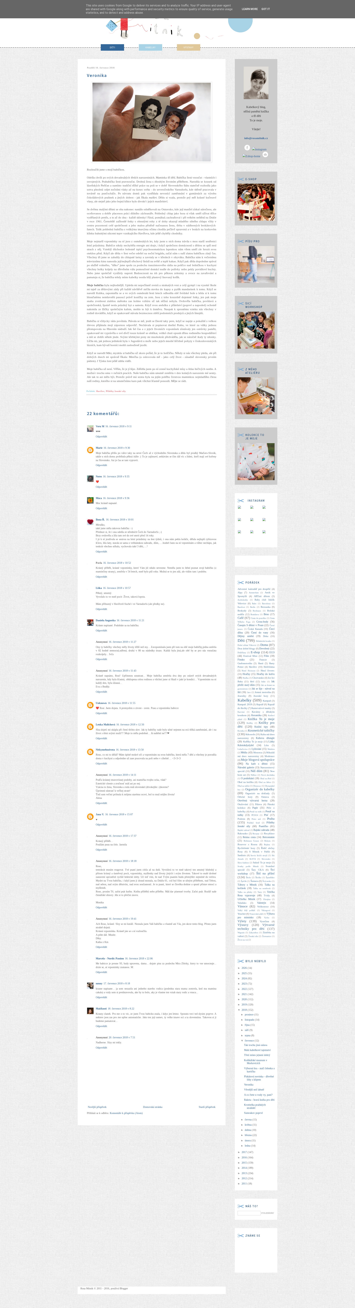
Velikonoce (263, 906)
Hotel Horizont (248, 671)
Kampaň (267, 700)
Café (241, 618)
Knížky (250, 723)
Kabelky (244, 700)
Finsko (241, 659)
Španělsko (270, 877)
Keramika (256, 715)
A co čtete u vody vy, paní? (258, 1094)
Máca (99, 498)
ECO (272, 652)
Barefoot (241, 607)
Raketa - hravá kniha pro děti (259, 1099)
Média (244, 752)
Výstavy (243, 925)
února (248, 1140)
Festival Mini (250, 656)
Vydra (266, 917)
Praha (271, 818)
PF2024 (254, 815)
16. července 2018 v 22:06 (139, 958)
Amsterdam (254, 592)
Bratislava (255, 614)
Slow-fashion (243, 863)
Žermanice (266, 936)
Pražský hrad (253, 823)
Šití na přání (265, 873)
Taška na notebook (262, 888)
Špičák (244, 881)
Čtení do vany (259, 632)
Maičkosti (101, 1008)
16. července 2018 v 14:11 (122, 774)
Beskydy (242, 610)
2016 (245, 1157)
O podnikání (247, 778)
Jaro (249, 692)
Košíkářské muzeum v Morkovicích (255, 1062)
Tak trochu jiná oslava (255, 1045)
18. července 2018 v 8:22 (121, 1008)
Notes (99, 476)
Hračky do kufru (266, 674)
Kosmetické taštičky (261, 730)
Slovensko (266, 859)
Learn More (250, 9)
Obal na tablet (243, 786)
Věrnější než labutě (254, 1089)
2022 (245, 989)
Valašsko (242, 903)
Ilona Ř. (100, 519)
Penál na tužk (255, 811)
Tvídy (267, 895)
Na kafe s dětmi (257, 763)
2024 (245, 978)
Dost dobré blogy (246, 648)
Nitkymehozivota (105, 749)
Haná (260, 663)
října (247, 1025)
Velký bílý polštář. (247, 910)
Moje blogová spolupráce (258, 759)
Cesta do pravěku (258, 618)
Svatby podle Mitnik (248, 866)
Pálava (258, 804)
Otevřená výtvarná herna (252, 800)
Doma (264, 645)
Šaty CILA (257, 870)
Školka (258, 877)
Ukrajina (267, 899)
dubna (248, 1130)
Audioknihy (243, 600)
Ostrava (265, 797)
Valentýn (261, 902)
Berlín (252, 607)
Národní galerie (246, 767)
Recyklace (269, 833)
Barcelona (266, 603)
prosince (249, 1014)
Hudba (245, 678)
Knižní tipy (261, 726)
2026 (245, 968)
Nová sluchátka (268, 775)
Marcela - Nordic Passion (110, 958)
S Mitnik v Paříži (259, 851)
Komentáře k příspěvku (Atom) (126, 1113)
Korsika (241, 731)
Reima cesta (249, 837)
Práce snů (256, 819)
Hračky (246, 674)
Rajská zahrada (261, 830)
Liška (99, 588)
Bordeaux (257, 611)
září (247, 1030)
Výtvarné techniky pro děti (256, 927)
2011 (245, 1183)
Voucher (242, 914)
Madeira (271, 749)
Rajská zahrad (244, 830)
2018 (245, 1010)
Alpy (240, 592)
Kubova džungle (265, 738)
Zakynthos (253, 932)
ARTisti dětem (262, 596)
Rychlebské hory (246, 848)
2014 (245, 1168)
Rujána (267, 844)
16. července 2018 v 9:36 (116, 498)
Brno (266, 614)
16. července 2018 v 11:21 (130, 620)
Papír (255, 807)
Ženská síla (253, 936)
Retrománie (269, 837)
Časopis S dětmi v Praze (250, 625)
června (248, 1119)
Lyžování (256, 749)
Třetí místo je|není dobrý (257, 1055)
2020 (245, 999)
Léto (266, 745)
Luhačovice (243, 749)
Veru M (100, 426)
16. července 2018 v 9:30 (117, 447)
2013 (245, 1173)
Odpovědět (101, 436)
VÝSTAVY (189, 47)
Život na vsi (243, 940)
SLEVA (252, 859)
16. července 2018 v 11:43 (122, 670)
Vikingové (265, 910)
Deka (265, 636)
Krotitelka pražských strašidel (255, 1106)
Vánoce (243, 906)
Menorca (257, 752)
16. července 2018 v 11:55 (121, 703)
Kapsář (259, 704)
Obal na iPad (265, 778)
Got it (265, 9)
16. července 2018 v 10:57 (117, 588)
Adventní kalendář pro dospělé (254, 589)
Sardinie (242, 855)
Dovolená (264, 648)
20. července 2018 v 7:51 (122, 1037)
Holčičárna (269, 667)
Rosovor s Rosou (247, 844)
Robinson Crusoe (251, 841)
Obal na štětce (264, 782)
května (248, 1124)
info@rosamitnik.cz (256, 138)
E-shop (255, 652)
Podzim (241, 819)
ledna (248, 1145)
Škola (248, 877)
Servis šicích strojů (259, 855)
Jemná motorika (263, 692)
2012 (245, 1178)
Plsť (266, 815)
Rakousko (243, 833)
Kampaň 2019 (245, 704)
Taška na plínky (245, 892)
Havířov (100, 391)
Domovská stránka (152, 1107)
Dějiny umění (246, 636)
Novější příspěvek (97, 1107)
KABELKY (151, 47)
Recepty (256, 833)
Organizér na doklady (257, 793)
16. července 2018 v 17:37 (122, 836)
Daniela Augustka (106, 620)
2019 (245, 1004)
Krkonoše (250, 734)
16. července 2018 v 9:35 (116, 476)
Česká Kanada (255, 629)
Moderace (270, 756)
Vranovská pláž (256, 914)
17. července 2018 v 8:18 (117, 983)
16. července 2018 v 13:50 (130, 749)
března (248, 1135)
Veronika (248, 1084)
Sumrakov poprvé (253, 1113)
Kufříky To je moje (253, 741)
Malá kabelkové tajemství (257, 1050)
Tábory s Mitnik (247, 884)
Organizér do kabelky (260, 789)
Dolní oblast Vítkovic (247, 645)
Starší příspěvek (207, 1107)
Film (266, 656)
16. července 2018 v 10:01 (120, 519)
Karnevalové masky (261, 708)
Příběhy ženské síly (116, 391)
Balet (254, 603)
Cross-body (262, 621)
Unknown (101, 703)
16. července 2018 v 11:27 (122, 641)
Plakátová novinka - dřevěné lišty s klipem (259, 1078)
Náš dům (256, 771)
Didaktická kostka (263, 641)
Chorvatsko (258, 678)
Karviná (241, 712)
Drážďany (242, 652)
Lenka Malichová (105, 724)
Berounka (266, 607)
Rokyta (267, 841)
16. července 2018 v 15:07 (119, 814)
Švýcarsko (267, 881)
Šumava (254, 881)
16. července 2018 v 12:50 (130, 724)
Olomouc (257, 786)
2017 (245, 1152)
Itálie (263, 681)
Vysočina (264, 921)
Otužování (243, 804)
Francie (263, 659)
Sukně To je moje (262, 862)
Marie (99, 447)
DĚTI (112, 47)
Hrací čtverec (268, 670)
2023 (245, 983)
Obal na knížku (246, 782)
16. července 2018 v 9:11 (118, 426)
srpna (248, 1035)
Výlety (242, 921)
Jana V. (100, 814)
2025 (245, 973)
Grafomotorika (245, 663)
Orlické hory (245, 797)
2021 (245, 994)
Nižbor (254, 775)
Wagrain (241, 932)
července (250, 1040)
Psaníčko (263, 826)
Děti (241, 640)
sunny (99, 983)
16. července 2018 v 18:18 (122, 861)
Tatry (260, 892)
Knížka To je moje (261, 719)
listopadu (250, 1019)
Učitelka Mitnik (246, 899)
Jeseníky (242, 696)
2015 (245, 1162)
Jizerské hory (260, 696)
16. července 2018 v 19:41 (122, 918)
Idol (252, 681)
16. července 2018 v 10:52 (117, 563)
